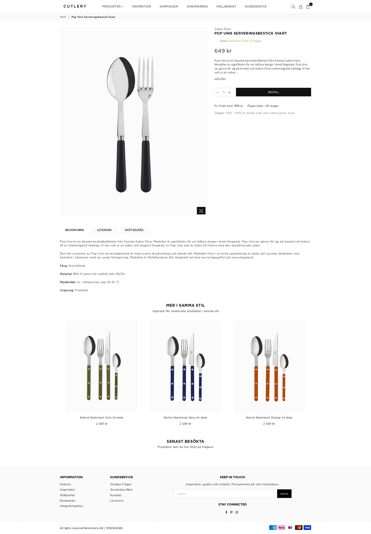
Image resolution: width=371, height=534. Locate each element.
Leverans (116, 500)
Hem (63, 16)
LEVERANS (104, 230)
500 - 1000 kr (235, 112)
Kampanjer (169, 6)
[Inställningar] (300, 6)
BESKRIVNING (74, 230)
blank (251, 112)
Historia (65, 484)
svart (291, 112)
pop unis (262, 112)
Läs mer (220, 78)
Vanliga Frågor (121, 484)
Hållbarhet (226, 6)
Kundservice (256, 6)
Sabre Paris (222, 28)
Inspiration (141, 6)
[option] (134, 122)
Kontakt (115, 495)
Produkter (112, 6)
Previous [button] (55, 375)
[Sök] (293, 6)
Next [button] (316, 375)
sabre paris (278, 112)
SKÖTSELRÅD (134, 230)
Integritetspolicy (71, 505)
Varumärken (197, 6)
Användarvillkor (121, 489)
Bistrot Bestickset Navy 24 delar (185, 417)
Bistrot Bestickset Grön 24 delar (101, 417)
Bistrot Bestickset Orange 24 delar (269, 417)
